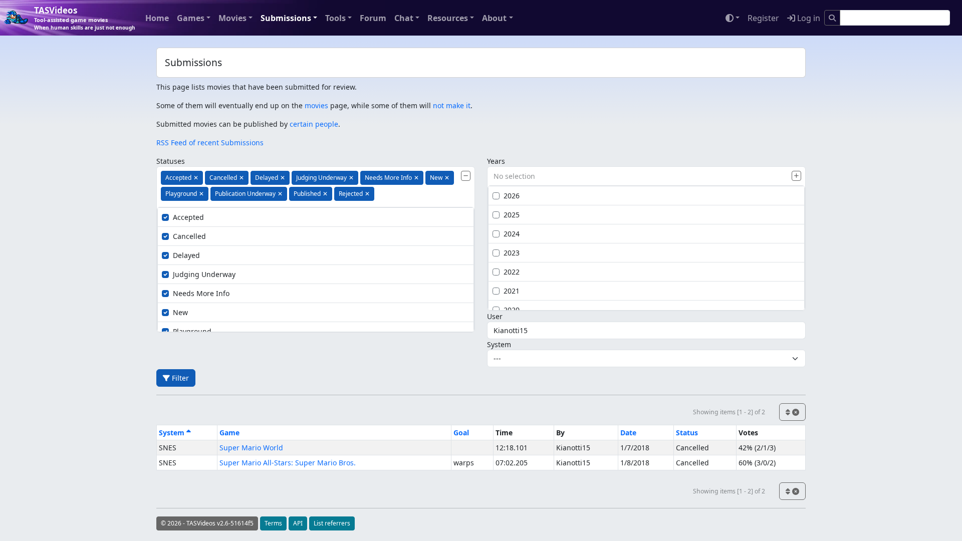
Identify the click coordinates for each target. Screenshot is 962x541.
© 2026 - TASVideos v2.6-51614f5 (207, 523)
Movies (232, 18)
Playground (192, 331)
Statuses (170, 161)
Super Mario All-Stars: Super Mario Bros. (287, 462)
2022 (512, 272)
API (298, 523)
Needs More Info (201, 293)
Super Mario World (251, 447)
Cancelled (189, 236)
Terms (273, 523)
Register (763, 18)
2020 (512, 310)
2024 (512, 233)
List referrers (332, 523)
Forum (373, 18)
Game (229, 432)
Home (157, 18)
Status (687, 432)
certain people (314, 124)
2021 (512, 291)
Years (496, 161)
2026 (512, 195)
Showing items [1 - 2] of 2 (729, 412)
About (494, 18)
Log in (807, 18)
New (180, 312)
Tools (335, 18)
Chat (403, 18)
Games (190, 18)
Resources (447, 18)
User (495, 316)
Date (628, 432)
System (499, 344)
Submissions (286, 18)
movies (316, 105)
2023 (512, 252)
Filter (179, 378)
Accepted (188, 217)
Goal (461, 432)
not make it (451, 105)
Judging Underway (204, 274)
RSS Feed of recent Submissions (210, 142)
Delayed (186, 255)
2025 (512, 214)
